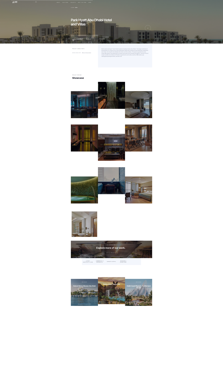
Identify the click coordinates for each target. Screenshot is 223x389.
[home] (15, 1)
